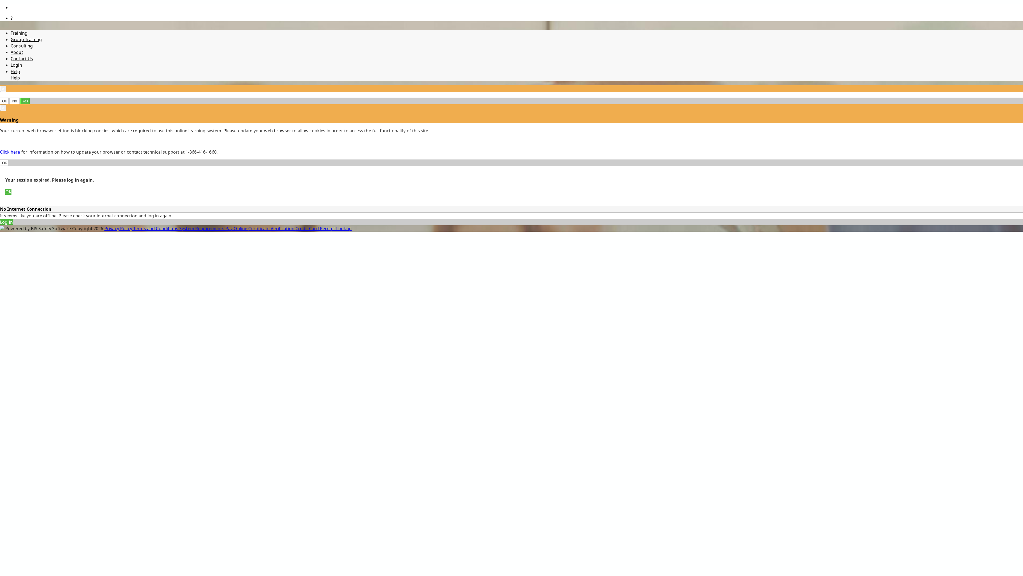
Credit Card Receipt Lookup (323, 228)
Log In (6, 222)
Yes (25, 101)
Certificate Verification (271, 228)
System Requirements (202, 228)
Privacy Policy (118, 228)
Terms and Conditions (156, 228)
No (14, 101)
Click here (10, 152)
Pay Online (237, 228)
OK (4, 101)
